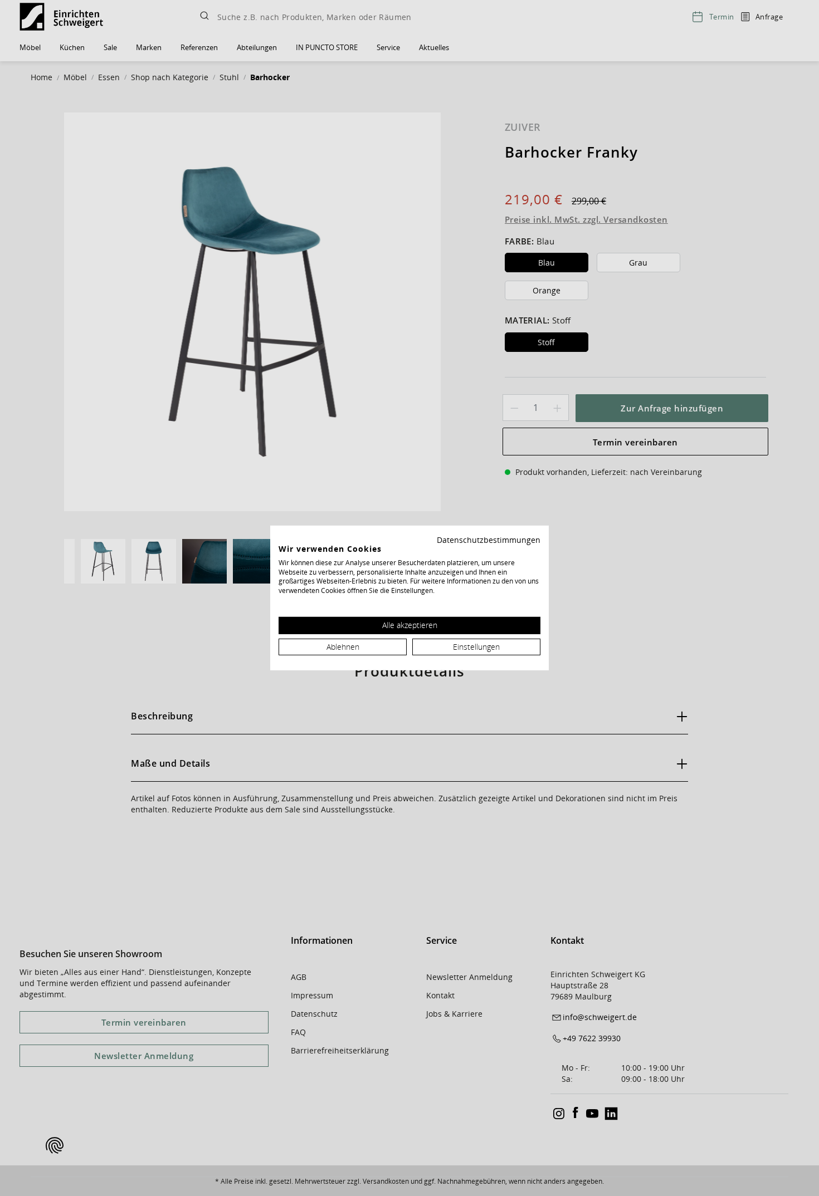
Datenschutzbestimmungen (488, 540)
